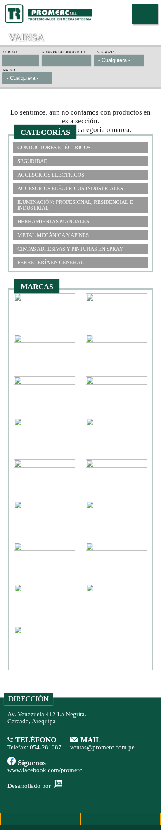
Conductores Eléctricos (53, 147)
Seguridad (32, 161)
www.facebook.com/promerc (44, 770)
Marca (9, 70)
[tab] (80, 147)
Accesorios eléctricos (50, 175)
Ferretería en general (50, 262)
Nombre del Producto (63, 52)
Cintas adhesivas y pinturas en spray (70, 249)
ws (120, 821)
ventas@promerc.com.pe (102, 747)
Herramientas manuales (53, 221)
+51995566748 (40, 821)
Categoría (105, 52)
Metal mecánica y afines (53, 235)
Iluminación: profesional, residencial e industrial (75, 205)
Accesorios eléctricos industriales (70, 188)
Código (10, 52)
